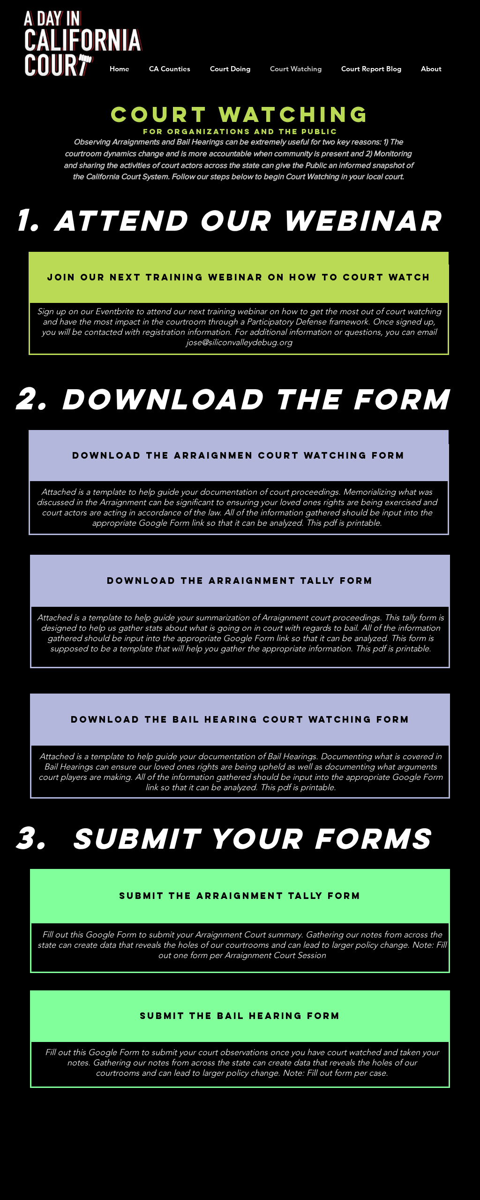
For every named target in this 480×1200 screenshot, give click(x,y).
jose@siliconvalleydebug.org (239, 342)
